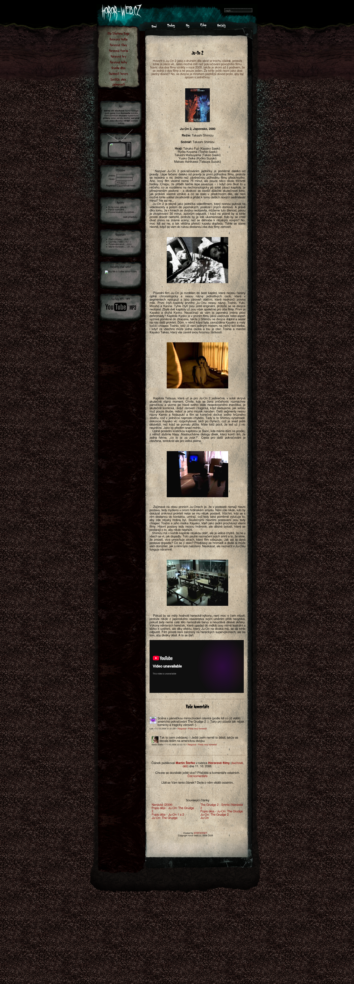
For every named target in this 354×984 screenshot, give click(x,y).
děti (185, 766)
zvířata (121, 123)
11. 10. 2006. (203, 766)
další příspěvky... (131, 217)
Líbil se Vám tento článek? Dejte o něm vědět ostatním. (197, 782)
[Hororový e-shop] (203, 26)
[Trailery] (171, 26)
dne (191, 766)
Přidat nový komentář (197, 729)
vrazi (127, 120)
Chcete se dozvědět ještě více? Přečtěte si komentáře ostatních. (197, 772)
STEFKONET (200, 833)
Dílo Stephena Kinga (118, 33)
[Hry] (187, 26)
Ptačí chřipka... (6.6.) (119, 239)
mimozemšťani (111, 116)
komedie (125, 113)
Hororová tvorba (118, 50)
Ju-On (204, 817)
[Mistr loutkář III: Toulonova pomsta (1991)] (120, 142)
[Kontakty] (221, 26)
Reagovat (182, 729)
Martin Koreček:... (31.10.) (122, 247)
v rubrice (201, 763)
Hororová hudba (118, 39)
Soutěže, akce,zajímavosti (119, 81)
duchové (237, 763)
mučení (123, 116)
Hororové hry (118, 56)
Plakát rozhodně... (117, 210)
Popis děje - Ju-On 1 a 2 (168, 814)
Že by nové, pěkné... (118, 207)
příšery (106, 118)
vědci (112, 121)
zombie (134, 121)
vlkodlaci (119, 121)
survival (135, 118)
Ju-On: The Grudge (164, 817)
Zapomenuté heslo (126, 186)
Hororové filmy (118, 44)
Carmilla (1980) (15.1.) (120, 242)
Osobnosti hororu (118, 73)
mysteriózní (132, 116)
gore (112, 113)
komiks (134, 113)
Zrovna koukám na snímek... (122, 212)
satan (113, 118)
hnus (118, 113)
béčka (107, 111)
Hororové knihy (118, 62)
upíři (107, 121)
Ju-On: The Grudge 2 (214, 814)
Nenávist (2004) (162, 804)
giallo (107, 113)
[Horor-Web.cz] (154, 26)
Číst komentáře (197, 776)
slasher (127, 118)
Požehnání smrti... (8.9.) (120, 244)
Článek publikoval (163, 763)
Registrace (111, 186)
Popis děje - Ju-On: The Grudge (221, 811)
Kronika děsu (119, 67)
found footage (131, 111)
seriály (120, 118)
